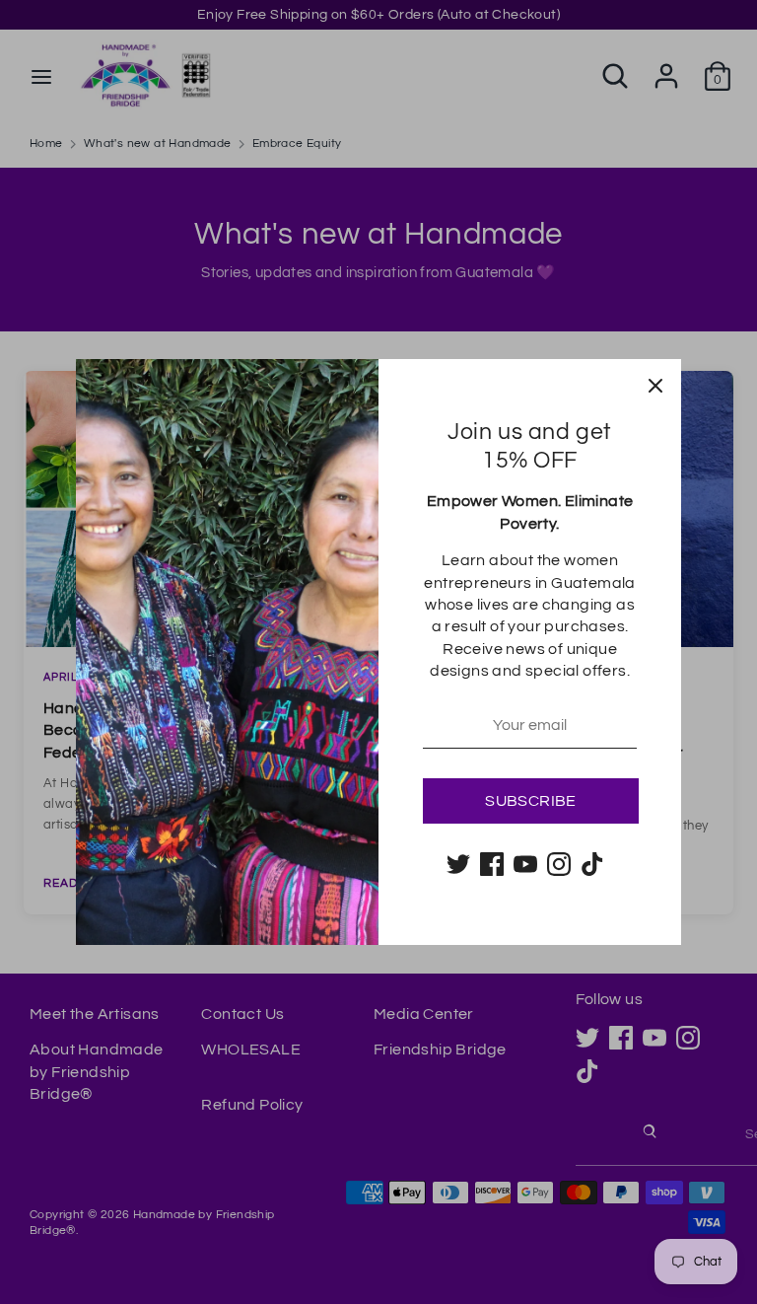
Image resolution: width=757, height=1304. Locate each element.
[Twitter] (458, 864)
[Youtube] (525, 864)
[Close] (655, 384)
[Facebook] (492, 864)
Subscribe (531, 801)
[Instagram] (559, 864)
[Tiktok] (592, 864)
